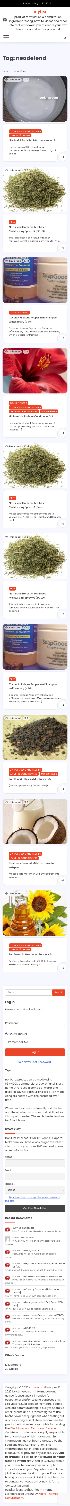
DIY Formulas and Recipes (25, 131)
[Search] (64, 37)
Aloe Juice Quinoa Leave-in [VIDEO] (45, 1315)
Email (8, 1170)
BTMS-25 (30, 1328)
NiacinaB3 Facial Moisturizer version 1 (32, 140)
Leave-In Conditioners (24, 411)
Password (11, 1023)
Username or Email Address (23, 1009)
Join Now (24, 1062)
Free (12, 221)
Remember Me (17, 1042)
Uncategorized (19, 312)
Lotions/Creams (20, 135)
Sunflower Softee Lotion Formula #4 (30, 954)
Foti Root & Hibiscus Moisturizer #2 (30, 778)
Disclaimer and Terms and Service (33, 1428)
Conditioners (18, 403)
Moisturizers (49, 411)
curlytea (38, 11)
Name (8, 1157)
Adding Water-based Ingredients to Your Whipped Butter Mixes (38, 1342)
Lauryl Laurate (32, 1250)
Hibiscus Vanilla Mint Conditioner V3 (31, 416)
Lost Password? (42, 1062)
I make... (10, 1184)
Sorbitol (29, 1227)
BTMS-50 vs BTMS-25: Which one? (43, 1276)
